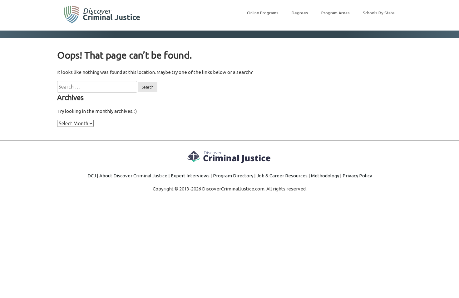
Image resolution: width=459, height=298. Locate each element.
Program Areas (335, 12)
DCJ (91, 175)
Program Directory (233, 175)
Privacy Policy (357, 175)
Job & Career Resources (282, 175)
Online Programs (263, 12)
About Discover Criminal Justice (133, 175)
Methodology (325, 175)
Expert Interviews (190, 175)
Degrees (300, 12)
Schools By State (379, 12)
